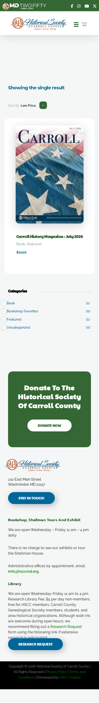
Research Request (66, 626)
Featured (34, 244)
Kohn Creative (70, 677)
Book (20, 244)
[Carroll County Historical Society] (38, 23)
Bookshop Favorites (25, 311)
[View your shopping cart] (84, 24)
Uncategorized (21, 327)
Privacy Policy (56, 672)
